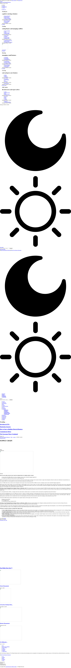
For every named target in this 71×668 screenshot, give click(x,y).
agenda (1, 438)
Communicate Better (5, 431)
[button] (1, 1)
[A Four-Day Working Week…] (5, 602)
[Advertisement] (31, 528)
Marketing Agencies (5, 426)
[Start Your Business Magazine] (10, 250)
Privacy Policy (13, 0)
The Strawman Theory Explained (9, 434)
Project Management (4, 585)
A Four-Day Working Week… (6, 604)
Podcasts (3, 5)
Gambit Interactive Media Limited (11, 666)
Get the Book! (4, 6)
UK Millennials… (3, 642)
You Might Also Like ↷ (6, 568)
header (5, 518)
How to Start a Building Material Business (11, 429)
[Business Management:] (11, 621)
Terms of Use (20, 0)
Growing (3, 438)
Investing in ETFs (4, 424)
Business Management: (5, 623)
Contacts (3, 7)
